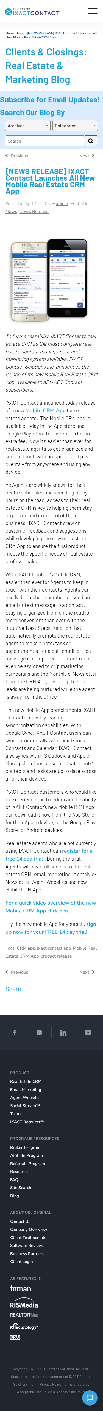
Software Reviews (27, 1245)
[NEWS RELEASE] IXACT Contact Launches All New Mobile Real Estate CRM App (51, 35)
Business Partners (27, 1253)
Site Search (20, 1187)
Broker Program (25, 1147)
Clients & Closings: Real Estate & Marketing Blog (46, 65)
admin (62, 204)
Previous (19, 156)
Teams (16, 1113)
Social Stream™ (25, 1105)
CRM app (26, 948)
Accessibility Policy (71, 1392)
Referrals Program (27, 1163)
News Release (34, 212)
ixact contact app (54, 948)
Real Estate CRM (25, 1081)
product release (56, 956)
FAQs (15, 1179)
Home (9, 33)
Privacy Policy (50, 1384)
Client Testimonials (28, 1237)
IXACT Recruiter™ (27, 1122)
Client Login (21, 1261)
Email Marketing (25, 1089)
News (11, 212)
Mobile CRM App (45, 410)
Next (84, 156)
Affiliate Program (26, 1155)
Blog (20, 33)
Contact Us (20, 1221)
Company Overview (28, 1229)
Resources (19, 1171)
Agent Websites (25, 1097)
